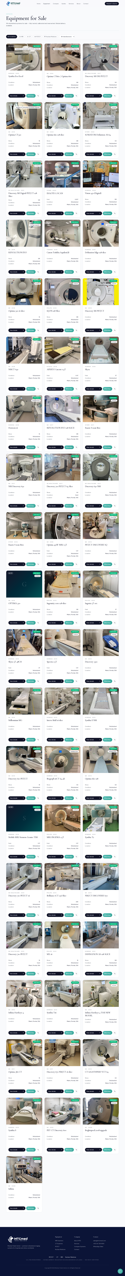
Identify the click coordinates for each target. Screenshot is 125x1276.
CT (30, 36)
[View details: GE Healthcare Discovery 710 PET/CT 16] (24, 876)
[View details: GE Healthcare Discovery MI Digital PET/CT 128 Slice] (24, 174)
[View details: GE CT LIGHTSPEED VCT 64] (101, 1052)
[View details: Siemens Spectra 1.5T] (63, 642)
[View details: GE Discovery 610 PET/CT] (24, 759)
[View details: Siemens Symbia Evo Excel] (24, 57)
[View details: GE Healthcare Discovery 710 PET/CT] (24, 934)
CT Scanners (59, 1243)
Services (71, 3)
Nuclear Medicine (51, 36)
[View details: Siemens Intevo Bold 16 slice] (63, 701)
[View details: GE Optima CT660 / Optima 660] (63, 57)
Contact (85, 3)
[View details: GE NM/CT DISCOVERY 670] (101, 876)
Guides (64, 3)
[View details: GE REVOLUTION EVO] (24, 233)
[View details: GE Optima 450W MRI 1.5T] (63, 525)
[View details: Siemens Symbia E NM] (101, 701)
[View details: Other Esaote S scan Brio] (101, 408)
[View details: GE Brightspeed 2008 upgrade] (101, 1111)
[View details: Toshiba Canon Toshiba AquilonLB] (63, 233)
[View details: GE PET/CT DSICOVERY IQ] (101, 525)
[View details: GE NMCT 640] (24, 350)
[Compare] (38, 96)
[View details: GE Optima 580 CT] (24, 1052)
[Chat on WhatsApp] (120, 1271)
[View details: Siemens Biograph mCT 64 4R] (63, 759)
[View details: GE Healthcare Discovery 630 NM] (101, 467)
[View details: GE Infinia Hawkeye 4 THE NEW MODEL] (101, 993)
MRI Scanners (59, 1240)
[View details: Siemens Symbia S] (24, 1111)
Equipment (46, 3)
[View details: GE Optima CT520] (24, 115)
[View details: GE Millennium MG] (24, 701)
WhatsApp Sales (98, 1246)
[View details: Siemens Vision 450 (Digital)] (101, 174)
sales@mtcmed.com (99, 1240)
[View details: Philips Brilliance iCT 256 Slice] (63, 876)
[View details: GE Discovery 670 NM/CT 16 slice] (63, 1052)
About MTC (77, 1240)
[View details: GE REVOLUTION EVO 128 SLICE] (63, 408)
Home (38, 3)
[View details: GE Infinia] (24, 1169)
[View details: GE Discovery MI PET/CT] (101, 291)
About (78, 3)
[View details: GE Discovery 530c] (101, 642)
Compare (56, 3)
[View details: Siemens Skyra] (101, 350)
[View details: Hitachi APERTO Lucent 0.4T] (63, 350)
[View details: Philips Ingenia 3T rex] (101, 584)
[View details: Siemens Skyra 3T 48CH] (24, 642)
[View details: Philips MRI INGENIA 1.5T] (63, 818)
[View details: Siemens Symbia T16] (63, 993)
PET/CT (38, 36)
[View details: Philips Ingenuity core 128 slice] (63, 584)
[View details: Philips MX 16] (63, 934)
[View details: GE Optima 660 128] (101, 759)
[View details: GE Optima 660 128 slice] (63, 115)
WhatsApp (31, 96)
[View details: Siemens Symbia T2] (101, 818)
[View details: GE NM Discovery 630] (24, 467)
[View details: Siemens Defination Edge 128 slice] (101, 233)
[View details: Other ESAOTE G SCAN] (63, 174)
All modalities (12, 36)
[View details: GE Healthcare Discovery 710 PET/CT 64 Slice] (63, 467)
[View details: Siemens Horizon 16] (24, 408)
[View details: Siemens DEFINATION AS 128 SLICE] (101, 934)
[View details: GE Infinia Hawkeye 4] (24, 993)
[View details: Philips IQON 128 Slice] (63, 291)
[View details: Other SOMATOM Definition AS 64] (101, 115)
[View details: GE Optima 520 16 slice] (24, 291)
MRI (22, 36)
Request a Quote (112, 3)
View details (13, 96)
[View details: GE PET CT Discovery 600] (63, 1111)
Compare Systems (80, 1246)
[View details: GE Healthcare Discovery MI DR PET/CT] (101, 57)
